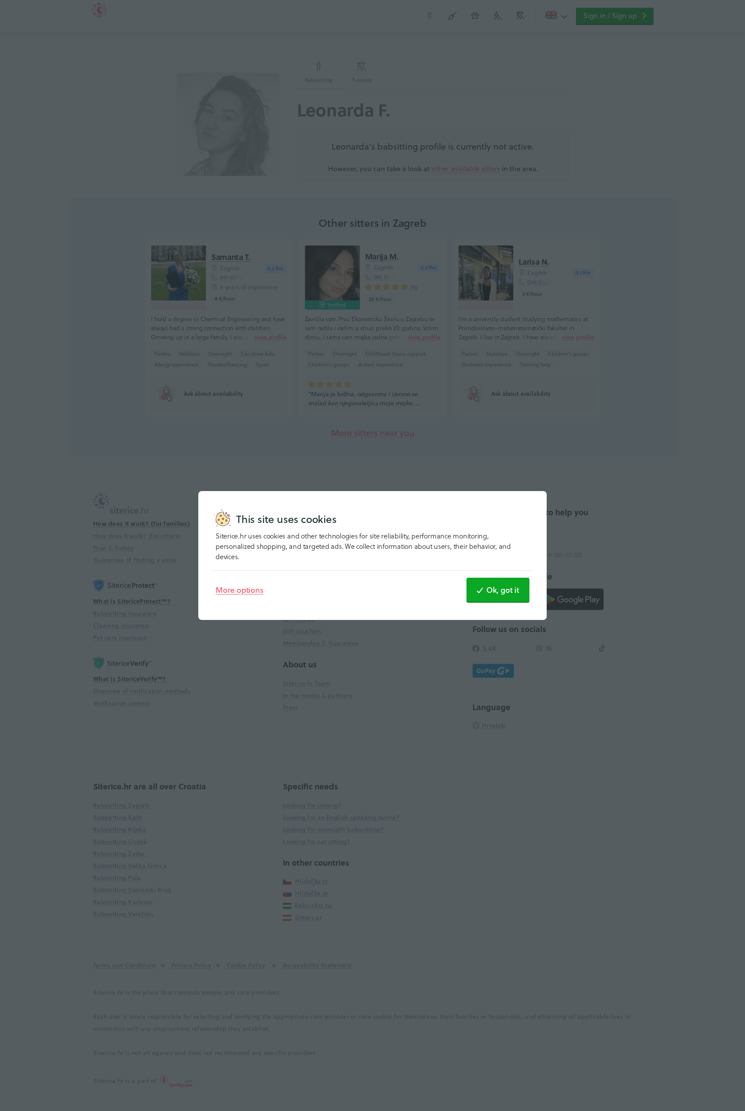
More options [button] (239, 589)
